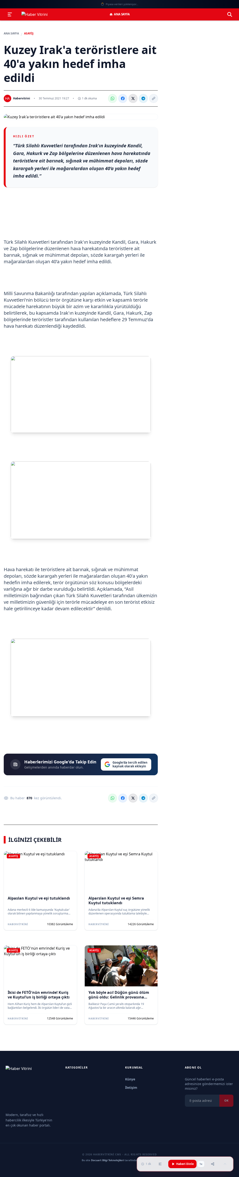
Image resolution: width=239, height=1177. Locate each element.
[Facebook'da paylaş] (123, 98)
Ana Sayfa (122, 14)
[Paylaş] (212, 1164)
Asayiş (29, 33)
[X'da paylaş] (133, 98)
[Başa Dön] (225, 1164)
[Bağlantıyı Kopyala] (153, 98)
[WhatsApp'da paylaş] (112, 98)
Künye (130, 1079)
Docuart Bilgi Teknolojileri (107, 1160)
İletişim (131, 1087)
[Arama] (229, 14)
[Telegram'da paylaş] (143, 98)
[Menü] (10, 14)
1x (201, 1164)
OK (226, 1101)
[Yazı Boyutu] (160, 1164)
